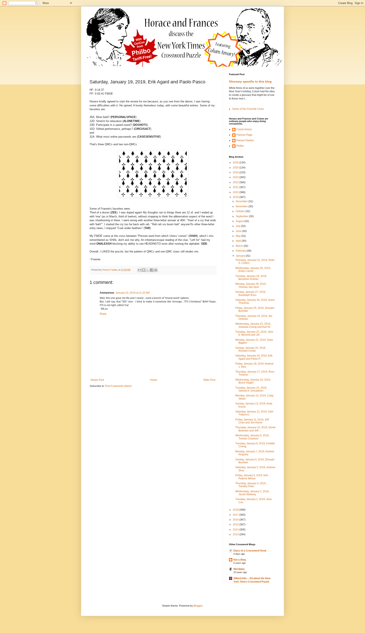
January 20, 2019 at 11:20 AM (133, 292)
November (242, 206)
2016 (236, 519)
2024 (236, 172)
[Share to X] (148, 270)
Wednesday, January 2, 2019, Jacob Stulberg (252, 493)
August (240, 221)
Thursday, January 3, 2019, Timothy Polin (250, 485)
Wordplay (239, 569)
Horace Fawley (245, 140)
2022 (236, 182)
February (241, 250)
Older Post (209, 379)
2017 (236, 514)
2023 (236, 177)
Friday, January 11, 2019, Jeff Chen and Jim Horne (252, 421)
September (242, 216)
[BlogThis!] (144, 270)
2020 (236, 192)
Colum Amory (244, 129)
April (239, 240)
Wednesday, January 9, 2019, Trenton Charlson (252, 437)
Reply (103, 313)
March (240, 245)
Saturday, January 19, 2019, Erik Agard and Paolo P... (253, 357)
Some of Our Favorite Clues (248, 108)
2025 (236, 167)
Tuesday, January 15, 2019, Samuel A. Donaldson (251, 389)
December (242, 201)
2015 (236, 524)
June (239, 231)
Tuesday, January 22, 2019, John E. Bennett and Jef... (254, 333)
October (240, 211)
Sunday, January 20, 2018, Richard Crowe (250, 349)
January (241, 255)
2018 (236, 509)
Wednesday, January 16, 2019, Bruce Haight (253, 381)
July (238, 226)
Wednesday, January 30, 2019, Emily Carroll (253, 269)
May (238, 235)
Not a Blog (239, 559)
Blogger (197, 605)
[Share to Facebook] (152, 270)
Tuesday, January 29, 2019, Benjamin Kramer (251, 278)
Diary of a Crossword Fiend (249, 550)
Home (153, 379)
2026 (236, 162)
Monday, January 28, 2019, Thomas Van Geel (250, 285)
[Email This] (140, 270)
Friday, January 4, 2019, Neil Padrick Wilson (251, 477)
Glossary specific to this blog (250, 81)
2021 (236, 187)
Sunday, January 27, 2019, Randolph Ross (250, 293)
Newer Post (97, 379)
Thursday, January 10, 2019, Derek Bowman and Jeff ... (255, 429)
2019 (236, 197)
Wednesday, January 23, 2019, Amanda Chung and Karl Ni (253, 325)
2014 (236, 529)
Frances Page (244, 134)
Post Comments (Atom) (118, 386)
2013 (236, 534)
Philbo (240, 145)
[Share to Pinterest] (156, 270)
